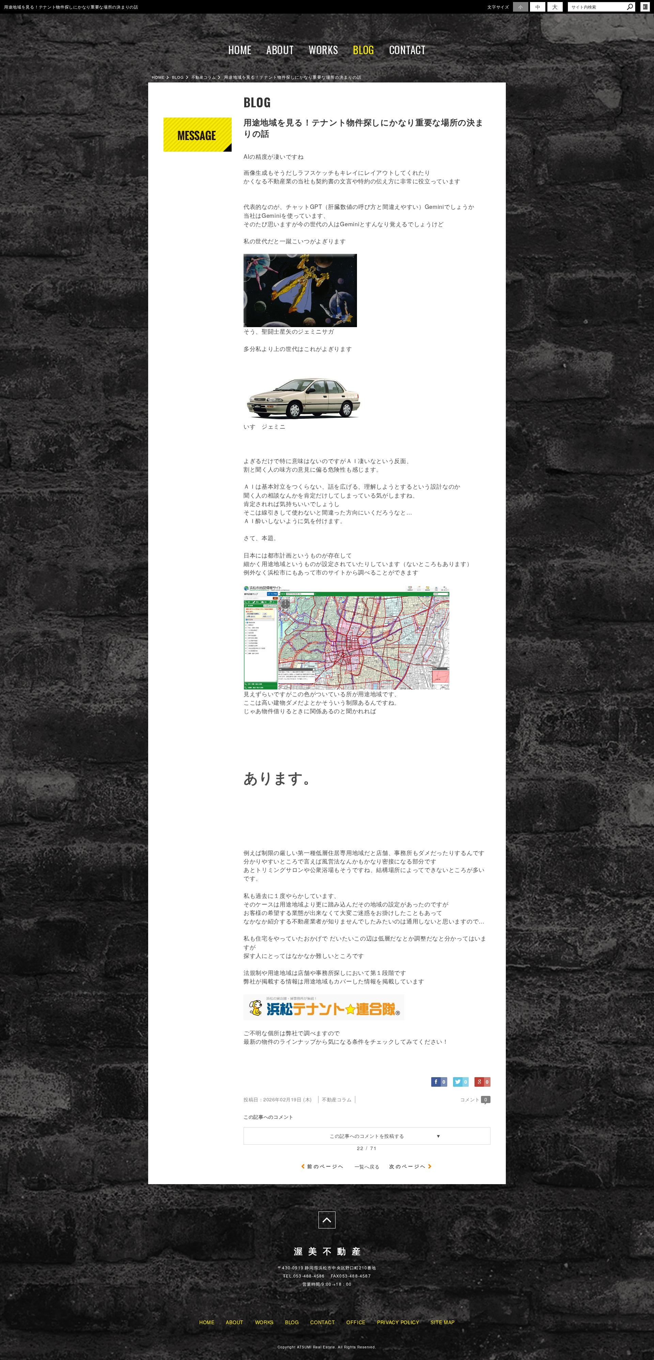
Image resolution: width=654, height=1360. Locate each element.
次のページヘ (407, 1166)
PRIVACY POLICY (398, 1322)
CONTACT (407, 49)
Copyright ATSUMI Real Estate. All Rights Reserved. (327, 1347)
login (645, 7)
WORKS (323, 49)
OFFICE (355, 1322)
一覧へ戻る (367, 1166)
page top (327, 1219)
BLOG (363, 49)
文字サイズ (498, 7)
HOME (239, 49)
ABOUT (280, 49)
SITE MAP (443, 1322)
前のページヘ (325, 1166)
